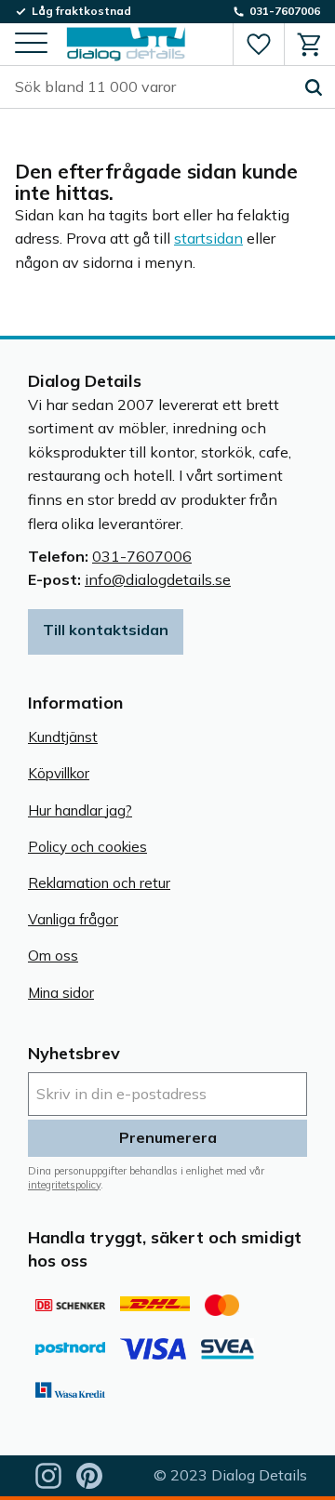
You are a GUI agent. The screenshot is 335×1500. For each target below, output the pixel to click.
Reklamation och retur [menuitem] (99, 883)
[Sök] (313, 87)
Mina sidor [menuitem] (61, 993)
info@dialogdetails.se (158, 579)
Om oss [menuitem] (53, 955)
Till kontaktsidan (105, 629)
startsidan (208, 238)
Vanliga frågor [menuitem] (73, 919)
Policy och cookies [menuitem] (87, 847)
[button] (31, 44)
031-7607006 (142, 556)
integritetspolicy (64, 1184)
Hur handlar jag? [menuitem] (80, 810)
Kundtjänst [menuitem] (63, 737)
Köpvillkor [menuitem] (58, 773)
